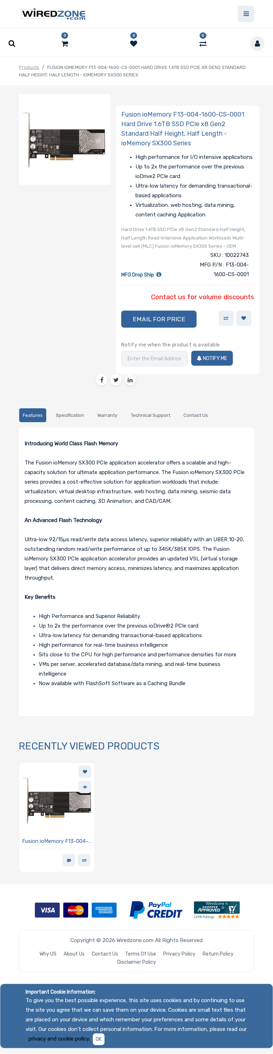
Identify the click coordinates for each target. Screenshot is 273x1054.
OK (99, 1039)
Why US (48, 954)
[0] (65, 43)
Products (29, 67)
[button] (159, 319)
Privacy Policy (179, 954)
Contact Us (105, 954)
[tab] (32, 415)
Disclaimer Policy (136, 962)
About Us (74, 954)
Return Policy (218, 954)
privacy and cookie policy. (59, 1039)
